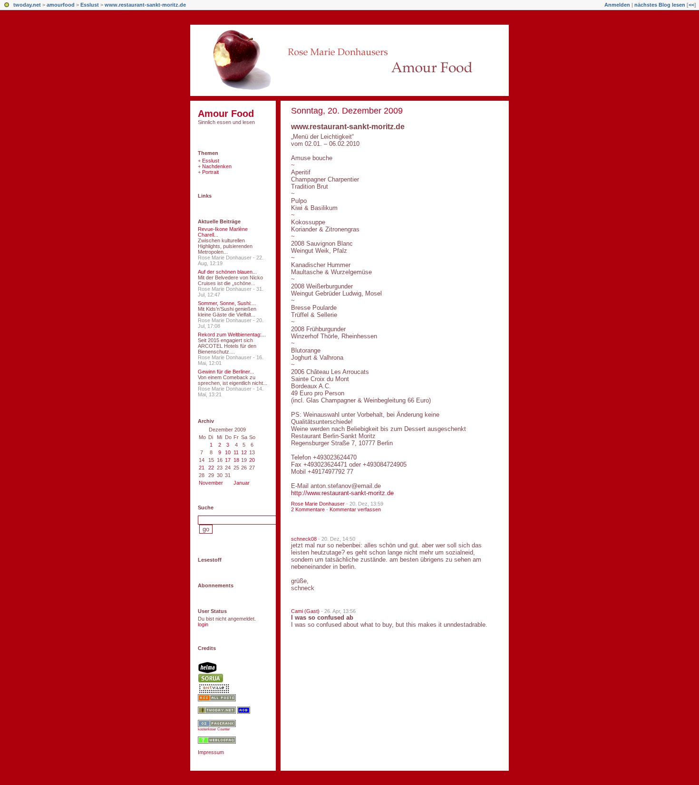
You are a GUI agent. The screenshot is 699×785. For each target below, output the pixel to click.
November (211, 483)
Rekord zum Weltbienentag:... (232, 334)
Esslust (89, 5)
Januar (241, 483)
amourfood (61, 5)
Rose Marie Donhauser (318, 504)
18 (236, 460)
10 (228, 452)
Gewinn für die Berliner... (226, 371)
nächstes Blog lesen (659, 5)
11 (236, 452)
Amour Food (226, 113)
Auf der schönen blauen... (227, 272)
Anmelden (617, 5)
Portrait (210, 172)
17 (228, 460)
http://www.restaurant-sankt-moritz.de (342, 493)
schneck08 (304, 539)
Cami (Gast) (305, 611)
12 (244, 452)
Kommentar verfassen (355, 509)
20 (252, 460)
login (203, 624)
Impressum (211, 752)
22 (211, 467)
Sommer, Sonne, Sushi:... (227, 303)
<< (691, 5)
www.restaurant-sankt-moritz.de (145, 5)
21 (201, 467)
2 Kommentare (308, 509)
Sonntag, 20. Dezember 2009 (347, 110)
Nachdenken (217, 166)
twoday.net (27, 5)
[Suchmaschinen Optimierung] (217, 725)
